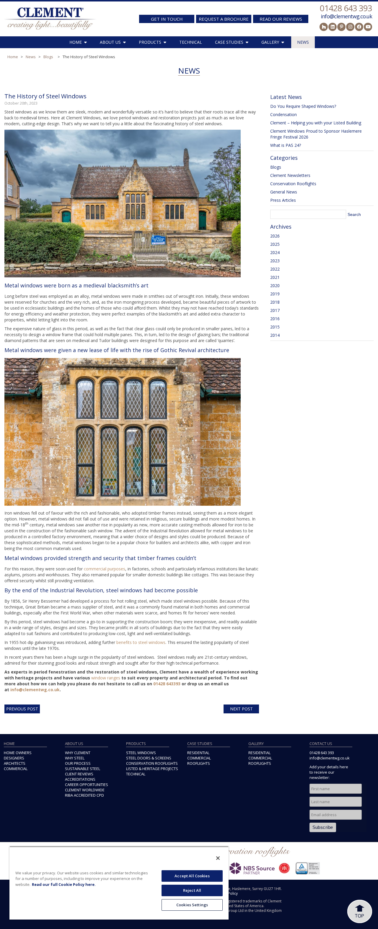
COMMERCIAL (15, 768)
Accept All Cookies (192, 875)
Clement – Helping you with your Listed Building (315, 123)
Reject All (192, 890)
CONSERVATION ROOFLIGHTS (152, 763)
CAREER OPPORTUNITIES (86, 784)
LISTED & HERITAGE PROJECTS (152, 768)
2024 (275, 252)
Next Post (241, 709)
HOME (75, 42)
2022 (275, 269)
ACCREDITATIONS (80, 779)
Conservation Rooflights (293, 183)
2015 (275, 327)
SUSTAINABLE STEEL (82, 768)
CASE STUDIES (229, 42)
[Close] (217, 858)
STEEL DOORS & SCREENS (148, 758)
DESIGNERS (14, 758)
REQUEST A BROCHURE (224, 19)
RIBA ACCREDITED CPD (84, 795)
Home (12, 56)
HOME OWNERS (18, 752)
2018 (275, 302)
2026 (275, 236)
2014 (275, 335)
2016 (275, 318)
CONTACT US (320, 743)
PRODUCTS (150, 42)
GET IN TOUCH (167, 19)
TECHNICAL (190, 42)
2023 (275, 260)
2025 (275, 244)
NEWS (303, 42)
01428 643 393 (346, 8)
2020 (275, 285)
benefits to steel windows (140, 642)
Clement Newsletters (290, 175)
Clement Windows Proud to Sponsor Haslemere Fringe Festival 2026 (316, 134)
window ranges (105, 678)
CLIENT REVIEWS (79, 774)
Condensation (283, 114)
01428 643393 (166, 683)
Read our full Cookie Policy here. (64, 884)
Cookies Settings (192, 904)
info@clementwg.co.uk (346, 16)
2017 (275, 310)
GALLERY (270, 42)
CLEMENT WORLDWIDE (85, 790)
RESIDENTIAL (198, 752)
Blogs (48, 56)
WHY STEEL (74, 758)
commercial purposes (104, 569)
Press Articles (283, 200)
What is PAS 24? (285, 145)
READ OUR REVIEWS (281, 19)
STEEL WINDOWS (141, 752)
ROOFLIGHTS (198, 763)
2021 (275, 277)
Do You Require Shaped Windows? (303, 106)
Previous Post (22, 709)
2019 (275, 294)
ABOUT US (110, 42)
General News (283, 192)
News (31, 56)
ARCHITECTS (14, 763)
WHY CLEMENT (77, 752)
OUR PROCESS (78, 763)
